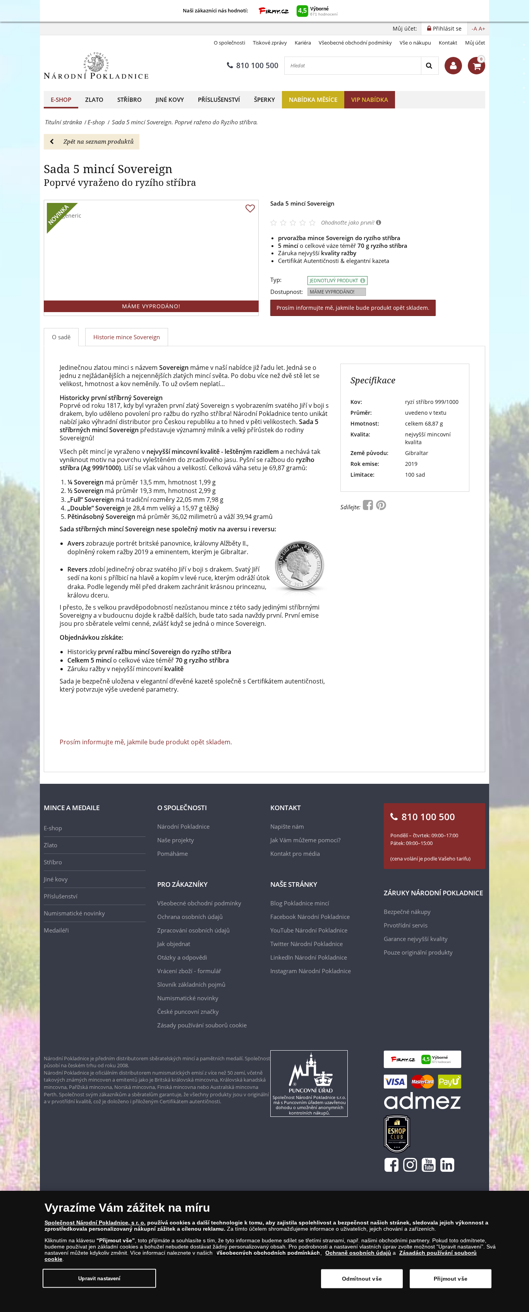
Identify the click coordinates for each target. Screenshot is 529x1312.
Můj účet (475, 42)
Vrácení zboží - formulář (189, 971)
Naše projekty (175, 840)
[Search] (429, 65)
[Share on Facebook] (368, 507)
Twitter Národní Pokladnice (306, 944)
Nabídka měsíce (313, 99)
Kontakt (448, 42)
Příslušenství (219, 99)
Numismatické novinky (74, 913)
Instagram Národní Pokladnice (310, 971)
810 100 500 (257, 65)
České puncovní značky (188, 1011)
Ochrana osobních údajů (190, 916)
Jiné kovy (170, 99)
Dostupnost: (286, 291)
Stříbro (129, 99)
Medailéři (56, 930)
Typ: (276, 279)
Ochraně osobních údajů (358, 1253)
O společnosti (229, 42)
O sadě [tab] (61, 337)
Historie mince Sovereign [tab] (126, 337)
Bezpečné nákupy (407, 911)
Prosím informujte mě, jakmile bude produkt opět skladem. (353, 307)
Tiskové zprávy (270, 42)
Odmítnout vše (362, 1279)
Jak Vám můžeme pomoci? (305, 840)
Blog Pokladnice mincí (299, 903)
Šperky (264, 99)
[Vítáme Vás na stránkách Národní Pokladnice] (453, 65)
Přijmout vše (450, 1279)
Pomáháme (172, 853)
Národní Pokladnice (183, 826)
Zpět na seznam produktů (99, 141)
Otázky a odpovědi (182, 957)
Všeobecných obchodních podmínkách (268, 1253)
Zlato (94, 99)
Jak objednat (173, 944)
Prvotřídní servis (406, 925)
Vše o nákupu (415, 42)
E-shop (61, 99)
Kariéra (303, 42)
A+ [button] (482, 28)
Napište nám (287, 826)
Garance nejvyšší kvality (416, 939)
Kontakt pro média (295, 853)
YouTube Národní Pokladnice (308, 930)
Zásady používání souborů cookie (202, 1025)
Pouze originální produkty (418, 952)
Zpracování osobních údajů (193, 930)
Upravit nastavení (99, 1278)
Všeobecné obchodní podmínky (355, 42)
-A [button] (474, 28)
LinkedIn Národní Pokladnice (308, 957)
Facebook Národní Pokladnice (310, 916)
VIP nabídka (369, 99)
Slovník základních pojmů (191, 984)
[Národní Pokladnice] (96, 65)
